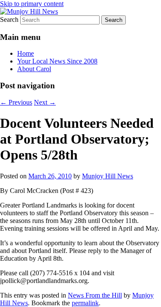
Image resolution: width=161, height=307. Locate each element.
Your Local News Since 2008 (57, 61)
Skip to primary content (32, 3)
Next (45, 102)
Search (9, 19)
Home (25, 53)
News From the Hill (95, 295)
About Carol (34, 68)
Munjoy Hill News (107, 176)
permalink (85, 303)
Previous (16, 102)
